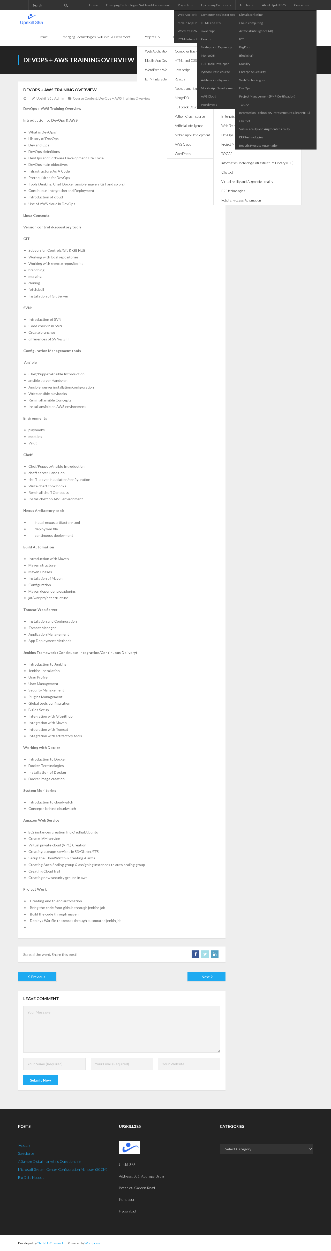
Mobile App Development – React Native (228, 88)
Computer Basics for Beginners (222, 15)
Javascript (208, 31)
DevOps (244, 88)
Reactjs (206, 39)
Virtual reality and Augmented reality (264, 129)
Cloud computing (251, 23)
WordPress (209, 105)
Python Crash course (215, 72)
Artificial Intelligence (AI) (256, 31)
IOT (241, 39)
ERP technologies (251, 137)
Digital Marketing (250, 15)
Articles (244, 5)
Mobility (244, 64)
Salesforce (26, 1153)
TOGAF (244, 105)
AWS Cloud (208, 96)
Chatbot (244, 121)
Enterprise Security (252, 72)
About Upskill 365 (274, 5)
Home (93, 5)
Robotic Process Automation (259, 145)
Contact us (301, 5)
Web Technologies (252, 80)
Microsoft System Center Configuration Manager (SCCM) (62, 1169)
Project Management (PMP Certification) (267, 96)
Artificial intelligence (215, 80)
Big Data (244, 47)
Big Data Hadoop (31, 1177)
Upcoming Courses (214, 5)
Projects (184, 5)
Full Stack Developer (215, 64)
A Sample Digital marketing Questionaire (49, 1161)
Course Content (85, 98)
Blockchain (246, 55)
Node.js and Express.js (216, 47)
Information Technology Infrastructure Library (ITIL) (274, 113)
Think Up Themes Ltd (51, 1243)
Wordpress (92, 1243)
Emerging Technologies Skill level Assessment (138, 5)
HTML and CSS (211, 23)
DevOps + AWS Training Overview (124, 98)
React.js (24, 1145)
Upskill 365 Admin (50, 98)
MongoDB (208, 55)
